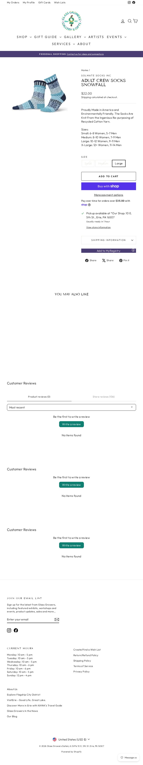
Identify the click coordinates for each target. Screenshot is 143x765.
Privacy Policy (81, 671)
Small (88, 163)
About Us (12, 689)
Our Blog (12, 716)
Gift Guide (46, 37)
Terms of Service (83, 666)
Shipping (86, 97)
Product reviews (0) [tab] (39, 396)
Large (119, 163)
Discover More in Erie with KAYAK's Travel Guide (34, 705)
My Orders (13, 2)
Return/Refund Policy (85, 655)
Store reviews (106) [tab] (104, 396)
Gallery (73, 37)
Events (115, 37)
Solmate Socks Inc (96, 75)
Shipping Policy (82, 660)
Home (84, 70)
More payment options (108, 195)
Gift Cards (44, 2)
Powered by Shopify (71, 751)
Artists (96, 37)
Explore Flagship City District (23, 694)
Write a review (71, 424)
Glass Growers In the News (22, 710)
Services (62, 44)
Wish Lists (60, 2)
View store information (98, 227)
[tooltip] (133, 250)
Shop (23, 37)
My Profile (29, 2)
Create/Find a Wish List (87, 649)
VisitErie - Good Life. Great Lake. (26, 700)
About (84, 44)
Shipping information (108, 240)
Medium (103, 163)
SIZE (84, 156)
